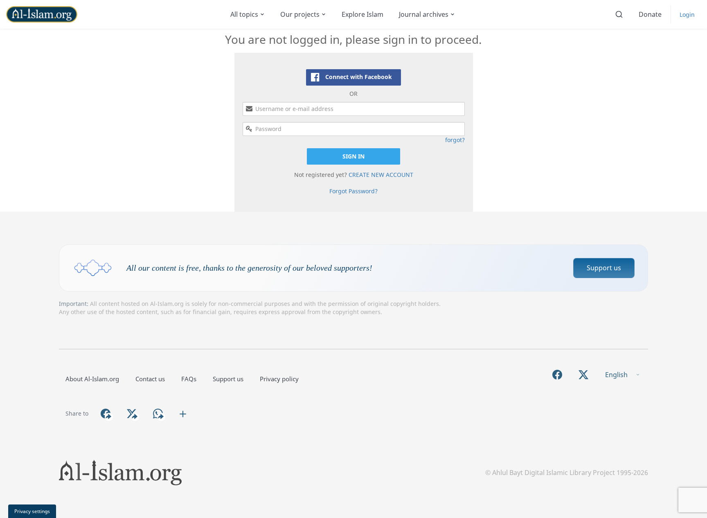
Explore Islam (362, 14)
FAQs (188, 379)
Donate (650, 14)
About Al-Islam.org (92, 379)
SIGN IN (353, 156)
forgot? (455, 140)
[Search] (619, 14)
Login (687, 14)
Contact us (150, 379)
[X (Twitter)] (583, 375)
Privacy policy (279, 379)
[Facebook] (557, 375)
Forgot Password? (353, 191)
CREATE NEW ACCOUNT (381, 175)
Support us (604, 267)
